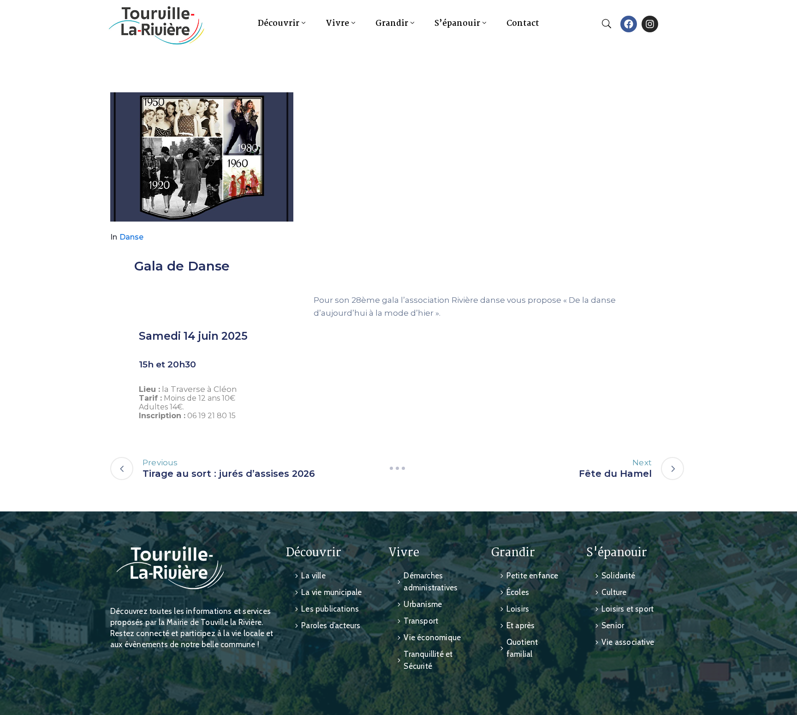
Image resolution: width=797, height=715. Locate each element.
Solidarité (618, 575)
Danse (131, 237)
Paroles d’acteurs (330, 625)
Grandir (391, 23)
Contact (522, 23)
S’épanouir (457, 23)
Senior (612, 625)
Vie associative (627, 642)
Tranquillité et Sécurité (428, 660)
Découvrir (278, 23)
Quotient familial (522, 648)
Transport (421, 620)
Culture (613, 592)
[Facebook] (628, 24)
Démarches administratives (431, 581)
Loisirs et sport (627, 608)
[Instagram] (650, 24)
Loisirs (517, 608)
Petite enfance (532, 575)
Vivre (337, 23)
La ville (313, 575)
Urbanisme (423, 604)
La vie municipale (331, 592)
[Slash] (397, 468)
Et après (520, 625)
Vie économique (432, 637)
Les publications (330, 608)
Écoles (517, 592)
